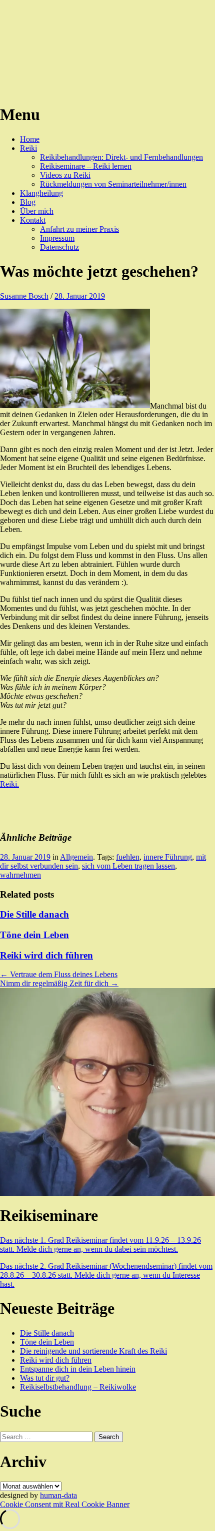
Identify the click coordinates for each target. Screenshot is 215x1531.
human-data (58, 1495)
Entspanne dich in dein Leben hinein (78, 1369)
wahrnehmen (20, 875)
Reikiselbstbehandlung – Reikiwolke (78, 1387)
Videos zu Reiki (65, 175)
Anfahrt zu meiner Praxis (79, 229)
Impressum (57, 238)
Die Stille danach (34, 914)
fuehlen (128, 857)
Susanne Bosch (24, 296)
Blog (28, 202)
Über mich (37, 211)
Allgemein (76, 857)
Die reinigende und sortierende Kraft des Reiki (93, 1351)
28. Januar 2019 (79, 296)
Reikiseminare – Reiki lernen (86, 166)
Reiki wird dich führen (46, 955)
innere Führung (168, 857)
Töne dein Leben (34, 935)
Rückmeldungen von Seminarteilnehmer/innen (113, 184)
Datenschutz (59, 247)
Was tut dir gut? (45, 1378)
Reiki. (9, 784)
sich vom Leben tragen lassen (128, 866)
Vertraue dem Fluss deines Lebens (59, 974)
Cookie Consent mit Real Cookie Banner (65, 1504)
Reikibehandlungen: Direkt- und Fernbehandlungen (121, 157)
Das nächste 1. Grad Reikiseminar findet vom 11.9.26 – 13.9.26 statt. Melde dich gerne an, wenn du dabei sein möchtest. (100, 1244)
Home (30, 139)
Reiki (28, 148)
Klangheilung (41, 193)
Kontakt (33, 220)
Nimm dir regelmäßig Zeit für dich (59, 983)
